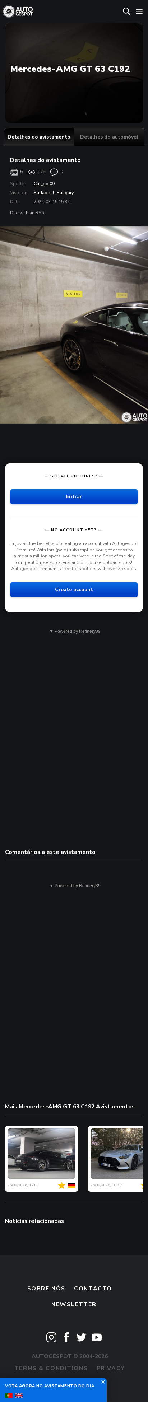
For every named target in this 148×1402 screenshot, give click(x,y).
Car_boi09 (44, 184)
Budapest (44, 193)
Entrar (74, 496)
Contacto (93, 1289)
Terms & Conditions (51, 1368)
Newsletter (74, 1304)
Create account (74, 589)
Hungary (65, 193)
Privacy (111, 1368)
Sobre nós (46, 1289)
